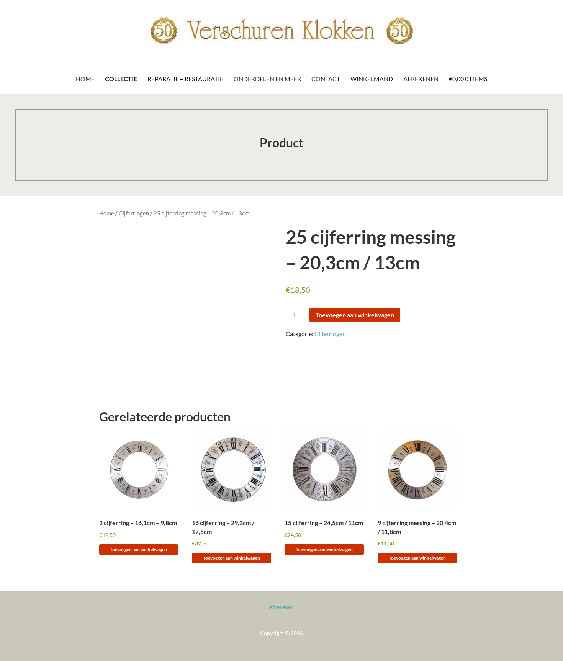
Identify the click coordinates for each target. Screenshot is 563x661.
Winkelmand (371, 78)
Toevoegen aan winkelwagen (355, 314)
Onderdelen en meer (267, 78)
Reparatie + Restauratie (185, 78)
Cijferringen (134, 213)
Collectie (121, 78)
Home (85, 78)
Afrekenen (421, 78)
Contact (325, 78)
